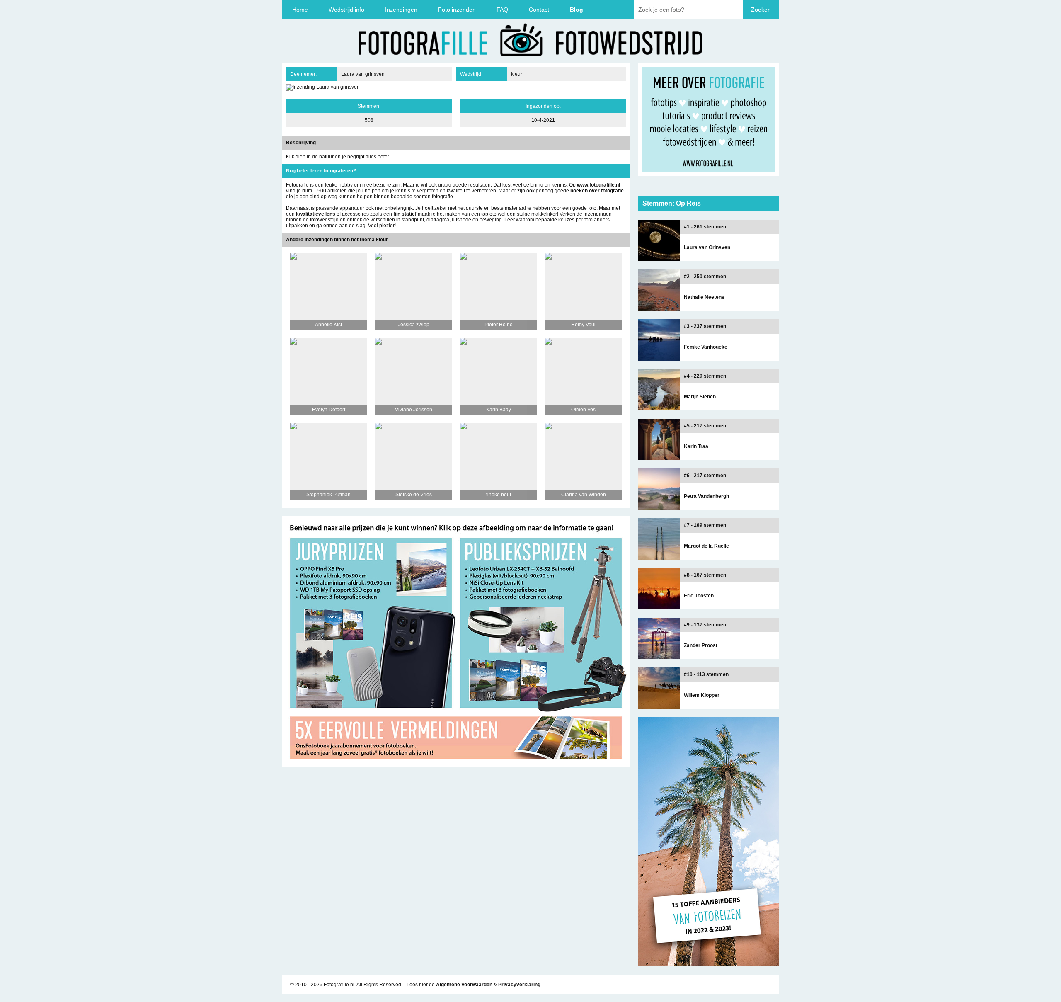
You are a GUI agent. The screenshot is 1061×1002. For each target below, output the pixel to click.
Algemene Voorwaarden (464, 984)
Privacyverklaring (519, 984)
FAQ (502, 9)
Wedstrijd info (346, 9)
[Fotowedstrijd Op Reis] (456, 764)
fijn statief (405, 214)
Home (300, 9)
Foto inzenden (457, 9)
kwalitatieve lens (315, 214)
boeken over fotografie (597, 191)
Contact (539, 9)
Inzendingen (401, 9)
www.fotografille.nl (598, 185)
